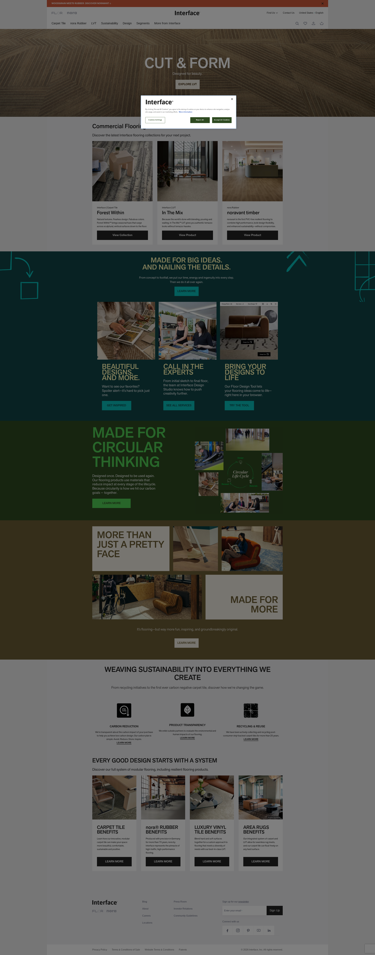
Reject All (200, 120)
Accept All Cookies (222, 120)
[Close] (232, 99)
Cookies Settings (155, 120)
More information (185, 112)
